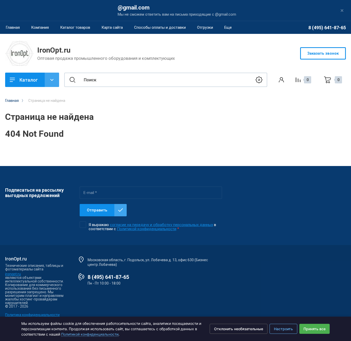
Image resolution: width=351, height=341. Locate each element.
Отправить (97, 210)
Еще (228, 27)
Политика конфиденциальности (32, 315)
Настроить (283, 329)
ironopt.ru (13, 274)
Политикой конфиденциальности (146, 229)
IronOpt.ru (53, 50)
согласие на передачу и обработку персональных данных (161, 224)
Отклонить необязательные (238, 329)
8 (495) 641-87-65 (327, 27)
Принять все (314, 329)
